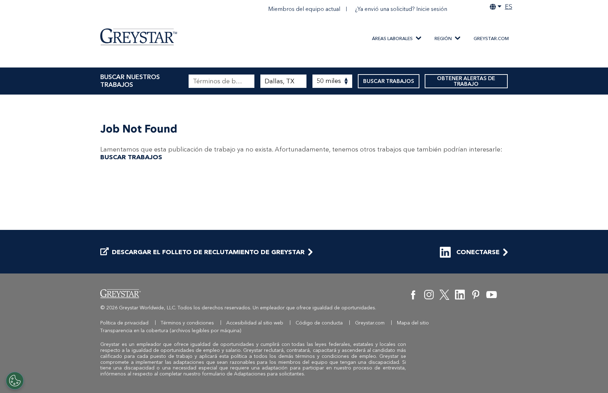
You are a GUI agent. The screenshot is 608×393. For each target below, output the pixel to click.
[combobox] (283, 81)
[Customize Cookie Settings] (15, 380)
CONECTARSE (478, 252)
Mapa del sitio (413, 323)
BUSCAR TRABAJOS (388, 81)
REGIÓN (443, 38)
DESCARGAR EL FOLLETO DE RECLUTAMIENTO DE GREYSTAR (208, 252)
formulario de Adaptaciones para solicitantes (253, 374)
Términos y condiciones (187, 323)
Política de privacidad (124, 323)
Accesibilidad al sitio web (254, 323)
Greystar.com (491, 38)
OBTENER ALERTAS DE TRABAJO (466, 81)
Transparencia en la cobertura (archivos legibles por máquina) (170, 331)
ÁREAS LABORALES (392, 38)
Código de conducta (319, 323)
